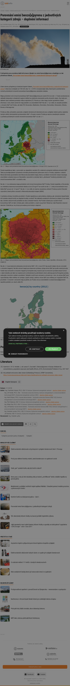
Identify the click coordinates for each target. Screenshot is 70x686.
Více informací (41, 340)
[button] (34, 343)
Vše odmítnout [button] (34, 349)
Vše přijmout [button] (53, 349)
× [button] (63, 330)
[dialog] (34, 343)
